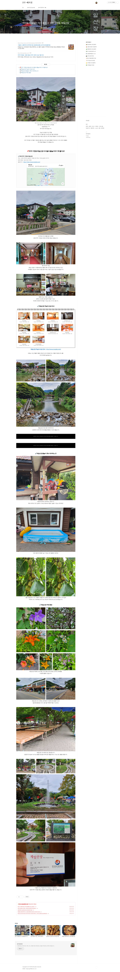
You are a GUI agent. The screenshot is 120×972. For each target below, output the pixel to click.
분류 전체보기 (88, 42)
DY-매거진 (27, 3)
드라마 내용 (101, 126)
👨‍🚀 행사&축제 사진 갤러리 (91, 44)
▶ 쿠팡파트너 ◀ (42, 7)
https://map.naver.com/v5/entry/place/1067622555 (29, 43)
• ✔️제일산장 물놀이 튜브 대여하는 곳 (28, 71)
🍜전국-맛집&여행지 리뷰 (23, 904)
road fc (96, 128)
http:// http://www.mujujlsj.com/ (31, 162)
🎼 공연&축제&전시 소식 (91, 53)
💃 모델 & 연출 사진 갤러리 (91, 46)
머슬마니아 (88, 128)
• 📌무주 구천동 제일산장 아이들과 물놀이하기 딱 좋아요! (33, 67)
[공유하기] (20, 897)
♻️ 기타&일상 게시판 (90, 65)
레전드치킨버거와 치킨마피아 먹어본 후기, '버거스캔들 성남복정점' (32, 913)
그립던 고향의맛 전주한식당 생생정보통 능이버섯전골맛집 (34, 45)
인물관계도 (92, 128)
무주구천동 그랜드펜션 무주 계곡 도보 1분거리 (31, 55)
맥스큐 (93, 126)
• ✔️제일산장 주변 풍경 (25, 72)
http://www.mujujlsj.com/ (53, 349)
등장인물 (102, 128)
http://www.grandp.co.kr (23, 53)
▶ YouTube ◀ (31, 7)
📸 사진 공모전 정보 (90, 56)
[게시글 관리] (22, 897)
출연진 (90, 126)
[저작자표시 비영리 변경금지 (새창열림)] (32, 896)
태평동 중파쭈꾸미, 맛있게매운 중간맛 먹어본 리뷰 (29, 911)
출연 (99, 128)
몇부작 (87, 126)
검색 (93, 3)
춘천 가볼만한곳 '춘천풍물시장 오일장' (26, 906)
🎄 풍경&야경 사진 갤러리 (91, 49)
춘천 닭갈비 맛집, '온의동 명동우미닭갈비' (27, 908)
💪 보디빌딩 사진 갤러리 (90, 62)
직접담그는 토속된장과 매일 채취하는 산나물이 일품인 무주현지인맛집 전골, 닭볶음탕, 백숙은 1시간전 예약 (41, 47)
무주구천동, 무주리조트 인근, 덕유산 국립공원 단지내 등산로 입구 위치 (35, 57)
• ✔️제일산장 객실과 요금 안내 (27, 69)
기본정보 (96, 126)
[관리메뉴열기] (118, 2)
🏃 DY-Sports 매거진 (90, 60)
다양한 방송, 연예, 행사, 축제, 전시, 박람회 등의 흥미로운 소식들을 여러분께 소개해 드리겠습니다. (35, 945)
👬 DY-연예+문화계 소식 (91, 51)
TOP (96, 967)
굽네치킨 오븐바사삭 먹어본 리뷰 (25, 910)
